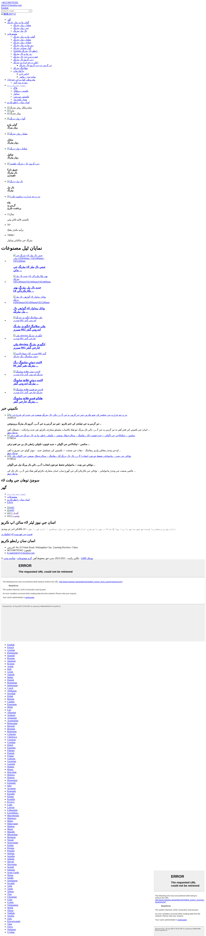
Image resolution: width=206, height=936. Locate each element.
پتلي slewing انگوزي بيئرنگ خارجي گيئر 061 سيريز (29, 346)
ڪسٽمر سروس (21, 96)
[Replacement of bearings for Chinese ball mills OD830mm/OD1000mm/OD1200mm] (30, 261)
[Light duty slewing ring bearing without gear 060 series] (30, 356)
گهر (9, 19)
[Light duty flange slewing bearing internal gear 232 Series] (30, 374)
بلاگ (15, 88)
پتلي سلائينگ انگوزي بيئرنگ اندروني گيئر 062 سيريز (29, 328)
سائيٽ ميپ (9, 558)
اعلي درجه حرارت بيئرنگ (25, 62)
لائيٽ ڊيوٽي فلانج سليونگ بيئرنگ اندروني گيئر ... (28, 382)
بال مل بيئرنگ (20, 31)
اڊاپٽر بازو (24, 74)
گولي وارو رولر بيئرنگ (18, 22)
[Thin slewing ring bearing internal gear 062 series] (30, 320)
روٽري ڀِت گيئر (20, 82)
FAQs (10, 502)
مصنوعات (12, 34)
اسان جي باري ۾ (16, 85)
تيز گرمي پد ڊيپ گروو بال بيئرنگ (35, 65)
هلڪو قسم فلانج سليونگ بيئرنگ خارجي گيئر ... (28, 400)
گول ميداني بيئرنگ (22, 48)
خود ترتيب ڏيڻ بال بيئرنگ (25, 56)
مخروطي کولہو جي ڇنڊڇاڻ (21, 79)
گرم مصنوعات (24, 558)
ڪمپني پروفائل (20, 91)
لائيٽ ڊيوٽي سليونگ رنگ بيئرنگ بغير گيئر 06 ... (27, 364)
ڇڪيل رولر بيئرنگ (22, 42)
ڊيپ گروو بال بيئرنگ (23, 59)
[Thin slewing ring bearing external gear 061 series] (30, 338)
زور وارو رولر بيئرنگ (23, 45)
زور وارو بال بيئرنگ (22, 54)
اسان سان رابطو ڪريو (18, 102)
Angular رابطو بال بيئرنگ (25, 51)
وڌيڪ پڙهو (12, 432)
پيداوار (16, 94)
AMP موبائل (87, 558)
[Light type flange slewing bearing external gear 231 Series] (30, 392)
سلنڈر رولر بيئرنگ (22, 25)
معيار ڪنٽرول (20, 99)
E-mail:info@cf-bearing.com (21, 553)
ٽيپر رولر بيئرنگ (21, 28)
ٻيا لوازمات (18, 71)
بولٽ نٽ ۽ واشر (27, 76)
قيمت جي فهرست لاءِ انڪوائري (16, 534)
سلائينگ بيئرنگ (20, 68)
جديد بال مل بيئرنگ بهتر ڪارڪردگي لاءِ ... (27, 289)
